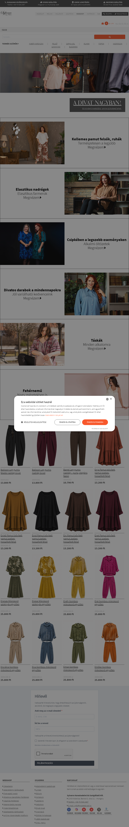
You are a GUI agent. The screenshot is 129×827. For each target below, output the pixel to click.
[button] (33, 422)
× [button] (111, 399)
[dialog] (64, 413)
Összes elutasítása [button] (67, 422)
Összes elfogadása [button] (95, 422)
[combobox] (107, 399)
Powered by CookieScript (100, 429)
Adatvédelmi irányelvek (54, 415)
